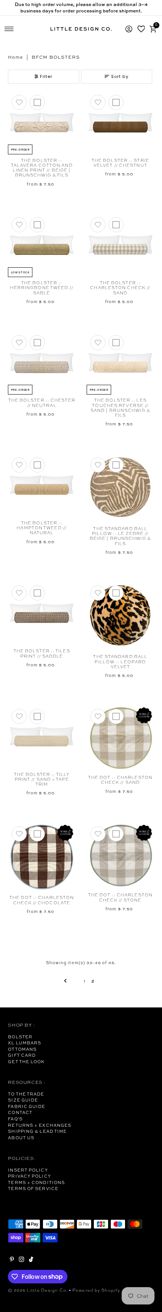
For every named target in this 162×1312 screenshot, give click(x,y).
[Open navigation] (9, 29)
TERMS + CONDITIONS (36, 1182)
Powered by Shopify (96, 1290)
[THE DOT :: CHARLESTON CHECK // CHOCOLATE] (41, 857)
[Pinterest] (12, 1260)
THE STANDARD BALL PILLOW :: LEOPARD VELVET (120, 661)
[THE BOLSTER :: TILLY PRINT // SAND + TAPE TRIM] (41, 736)
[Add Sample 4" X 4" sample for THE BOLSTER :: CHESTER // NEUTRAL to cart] (37, 342)
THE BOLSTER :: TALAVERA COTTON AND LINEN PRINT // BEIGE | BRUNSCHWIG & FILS (42, 168)
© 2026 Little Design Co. (38, 1290)
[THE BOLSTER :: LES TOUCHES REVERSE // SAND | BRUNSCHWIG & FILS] (120, 363)
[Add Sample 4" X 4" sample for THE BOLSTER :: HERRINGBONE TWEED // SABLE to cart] (37, 224)
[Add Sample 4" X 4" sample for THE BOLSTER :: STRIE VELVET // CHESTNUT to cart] (116, 102)
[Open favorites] (141, 29)
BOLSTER (20, 1036)
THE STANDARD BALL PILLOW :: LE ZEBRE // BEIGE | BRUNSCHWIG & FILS (120, 536)
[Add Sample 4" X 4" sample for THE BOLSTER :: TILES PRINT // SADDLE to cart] (37, 592)
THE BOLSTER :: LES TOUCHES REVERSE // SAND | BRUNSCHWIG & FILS (120, 408)
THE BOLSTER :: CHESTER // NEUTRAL (41, 403)
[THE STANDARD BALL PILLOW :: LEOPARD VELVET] (120, 616)
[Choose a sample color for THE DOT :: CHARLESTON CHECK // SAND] (116, 716)
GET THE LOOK (26, 1061)
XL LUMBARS (24, 1042)
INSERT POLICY (27, 1170)
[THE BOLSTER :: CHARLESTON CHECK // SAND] (120, 245)
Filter (46, 76)
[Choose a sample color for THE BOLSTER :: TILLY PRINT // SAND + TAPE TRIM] (37, 716)
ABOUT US (21, 1137)
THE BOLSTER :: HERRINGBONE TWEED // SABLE (41, 288)
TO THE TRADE (26, 1094)
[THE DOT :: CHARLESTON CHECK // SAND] (120, 738)
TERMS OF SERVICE (33, 1188)
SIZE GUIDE (23, 1100)
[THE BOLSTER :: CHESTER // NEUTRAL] (41, 363)
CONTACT (20, 1112)
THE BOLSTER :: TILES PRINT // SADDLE (42, 653)
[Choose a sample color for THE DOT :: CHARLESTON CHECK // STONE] (116, 833)
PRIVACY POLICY (29, 1176)
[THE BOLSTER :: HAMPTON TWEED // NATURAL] (41, 485)
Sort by (119, 76)
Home (15, 57)
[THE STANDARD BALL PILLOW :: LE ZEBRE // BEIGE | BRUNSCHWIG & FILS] (120, 488)
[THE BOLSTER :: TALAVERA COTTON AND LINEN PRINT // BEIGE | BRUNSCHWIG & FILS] (41, 122)
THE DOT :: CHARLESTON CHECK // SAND (120, 780)
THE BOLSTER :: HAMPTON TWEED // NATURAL (42, 528)
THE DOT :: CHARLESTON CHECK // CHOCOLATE (41, 900)
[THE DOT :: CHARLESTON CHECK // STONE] (120, 856)
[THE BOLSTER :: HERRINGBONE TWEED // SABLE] (41, 245)
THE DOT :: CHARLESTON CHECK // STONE (120, 897)
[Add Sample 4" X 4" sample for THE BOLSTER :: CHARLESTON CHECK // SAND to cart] (116, 224)
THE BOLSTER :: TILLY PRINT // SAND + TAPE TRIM (41, 779)
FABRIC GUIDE (26, 1106)
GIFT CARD (22, 1055)
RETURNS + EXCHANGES (39, 1125)
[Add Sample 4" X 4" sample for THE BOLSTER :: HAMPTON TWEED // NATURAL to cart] (37, 464)
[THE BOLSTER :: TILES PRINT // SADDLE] (41, 613)
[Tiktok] (31, 1260)
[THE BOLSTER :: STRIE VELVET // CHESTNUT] (120, 122)
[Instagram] (21, 1260)
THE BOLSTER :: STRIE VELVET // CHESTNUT (120, 163)
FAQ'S (15, 1119)
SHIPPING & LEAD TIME (37, 1131)
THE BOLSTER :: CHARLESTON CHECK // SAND (120, 288)
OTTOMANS (22, 1049)
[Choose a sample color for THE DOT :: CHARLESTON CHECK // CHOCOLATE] (37, 833)
